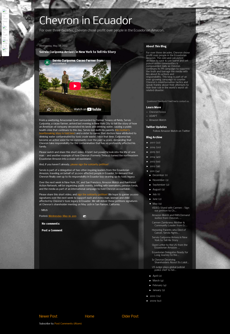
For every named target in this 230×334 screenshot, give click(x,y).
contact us (184, 102)
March (156, 280)
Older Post (130, 317)
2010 (153, 296)
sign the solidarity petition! (92, 194)
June (155, 199)
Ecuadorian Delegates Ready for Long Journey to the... (170, 254)
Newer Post (48, 317)
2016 (153, 147)
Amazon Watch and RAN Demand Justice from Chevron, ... (171, 217)
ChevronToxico (157, 112)
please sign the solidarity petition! (90, 164)
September (159, 185)
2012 (153, 166)
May (155, 204)
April (155, 276)
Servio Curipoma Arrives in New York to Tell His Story (169, 239)
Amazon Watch (157, 120)
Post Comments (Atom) (68, 323)
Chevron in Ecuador (85, 21)
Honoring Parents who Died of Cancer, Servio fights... (169, 231)
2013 (153, 161)
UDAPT (153, 116)
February (158, 285)
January (157, 290)
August (157, 189)
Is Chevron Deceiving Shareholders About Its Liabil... (170, 261)
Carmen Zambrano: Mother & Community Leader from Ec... (169, 224)
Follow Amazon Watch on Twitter (171, 131)
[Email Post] (84, 216)
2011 (152, 171)
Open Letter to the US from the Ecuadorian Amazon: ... (170, 246)
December (159, 175)
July (155, 194)
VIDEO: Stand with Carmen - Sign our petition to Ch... (170, 209)
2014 (153, 157)
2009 (153, 301)
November (159, 180)
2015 (153, 152)
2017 (153, 142)
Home (89, 317)
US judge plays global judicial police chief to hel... (168, 268)
